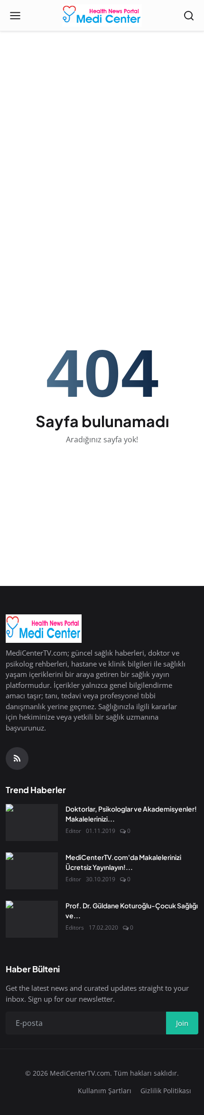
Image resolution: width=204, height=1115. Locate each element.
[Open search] (188, 15)
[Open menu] (15, 15)
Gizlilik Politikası (165, 1090)
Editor (73, 831)
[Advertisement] (102, 107)
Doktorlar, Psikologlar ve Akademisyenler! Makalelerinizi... (131, 813)
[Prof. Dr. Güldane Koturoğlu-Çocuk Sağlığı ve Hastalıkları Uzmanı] (32, 919)
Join (182, 1023)
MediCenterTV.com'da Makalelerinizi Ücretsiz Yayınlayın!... (123, 862)
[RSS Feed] (17, 758)
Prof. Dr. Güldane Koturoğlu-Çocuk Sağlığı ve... (131, 910)
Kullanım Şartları (104, 1090)
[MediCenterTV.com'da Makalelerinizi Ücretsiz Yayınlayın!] (32, 870)
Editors (74, 927)
